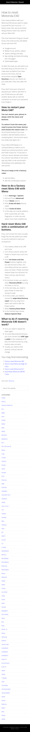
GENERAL (4, 491)
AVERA (3, 420)
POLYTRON (5, 614)
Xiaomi (3, 715)
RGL (3, 622)
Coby (3, 454)
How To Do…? (6, 506)
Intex (3, 528)
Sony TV (4, 667)
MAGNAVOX (5, 551)
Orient (3, 599)
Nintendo (4, 577)
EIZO (3, 476)
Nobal (3, 581)
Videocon (4, 704)
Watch (3, 708)
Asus (3, 416)
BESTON (4, 435)
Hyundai (4, 517)
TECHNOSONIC (6, 689)
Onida (3, 596)
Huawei (4, 514)
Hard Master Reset (15, 2)
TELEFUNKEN (6, 693)
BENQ (3, 431)
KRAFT (3, 536)
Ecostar (4, 472)
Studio (3, 674)
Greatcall (4, 499)
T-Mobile (4, 678)
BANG (3, 424)
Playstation (5, 611)
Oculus (3, 588)
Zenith (3, 719)
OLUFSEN (4, 592)
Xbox (3, 712)
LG (2, 543)
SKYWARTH (5, 655)
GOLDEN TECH (6, 495)
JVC (2, 532)
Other (3, 603)
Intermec (4, 525)
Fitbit (3, 484)
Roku (3, 626)
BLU (3, 443)
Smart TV (4, 659)
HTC (3, 510)
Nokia (3, 585)
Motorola (11, 381)
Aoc (3, 409)
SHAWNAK (5, 652)
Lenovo (4, 540)
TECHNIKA (5, 685)
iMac (3, 521)
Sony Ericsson (6, 663)
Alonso (4, 401)
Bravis (3, 450)
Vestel (3, 697)
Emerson (4, 480)
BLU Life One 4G (6, 446)
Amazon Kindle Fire (7, 405)
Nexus (3, 573)
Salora (3, 633)
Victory (3, 700)
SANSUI (4, 641)
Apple (3, 413)
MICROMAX (5, 558)
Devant (4, 465)
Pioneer (4, 607)
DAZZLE (4, 461)
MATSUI (4, 555)
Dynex (3, 469)
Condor (4, 457)
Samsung (4, 637)
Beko (3, 428)
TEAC (3, 682)
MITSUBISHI (5, 562)
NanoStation (5, 570)
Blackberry (5, 439)
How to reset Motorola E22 (14, 369)
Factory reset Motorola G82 (14, 361)
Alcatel (3, 398)
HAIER (3, 502)
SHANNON (5, 648)
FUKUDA (4, 487)
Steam (3, 670)
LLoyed (4, 547)
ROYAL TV (4, 629)
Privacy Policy (15, 729)
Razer (3, 618)
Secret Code (5, 644)
